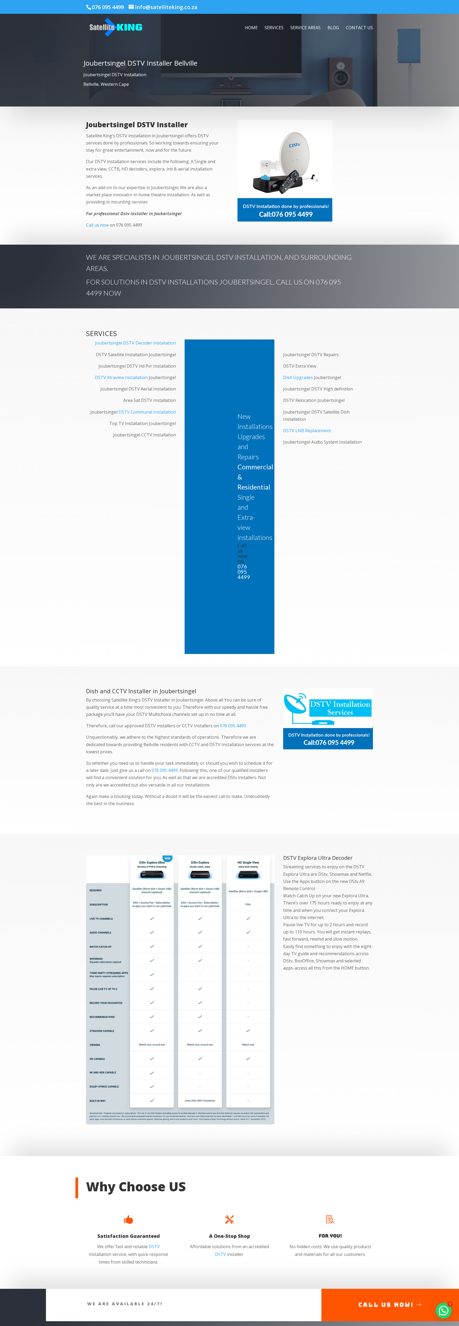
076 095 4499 (108, 7)
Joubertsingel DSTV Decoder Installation (135, 343)
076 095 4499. (233, 726)
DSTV (154, 1247)
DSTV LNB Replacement (307, 431)
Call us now (97, 225)
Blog (333, 28)
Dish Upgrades (298, 377)
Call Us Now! (386, 1305)
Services (274, 28)
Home (251, 28)
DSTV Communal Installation (147, 412)
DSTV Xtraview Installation (121, 377)
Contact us (359, 28)
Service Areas (305, 28)
